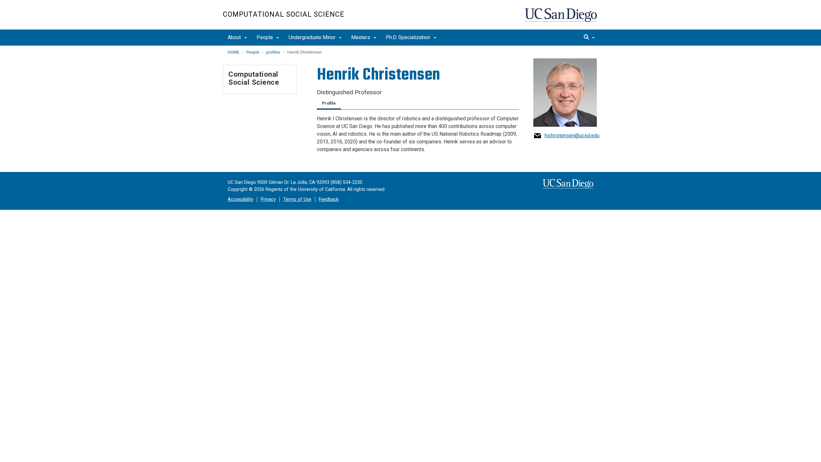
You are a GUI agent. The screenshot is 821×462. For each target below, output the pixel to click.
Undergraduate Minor (313, 37)
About (235, 37)
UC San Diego (561, 18)
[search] (589, 38)
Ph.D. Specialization (408, 37)
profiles (273, 52)
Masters (361, 37)
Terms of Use (297, 199)
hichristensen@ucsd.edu (572, 136)
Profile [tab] (329, 103)
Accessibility (240, 199)
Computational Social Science (283, 14)
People (265, 37)
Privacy (268, 199)
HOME (233, 52)
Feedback (329, 199)
